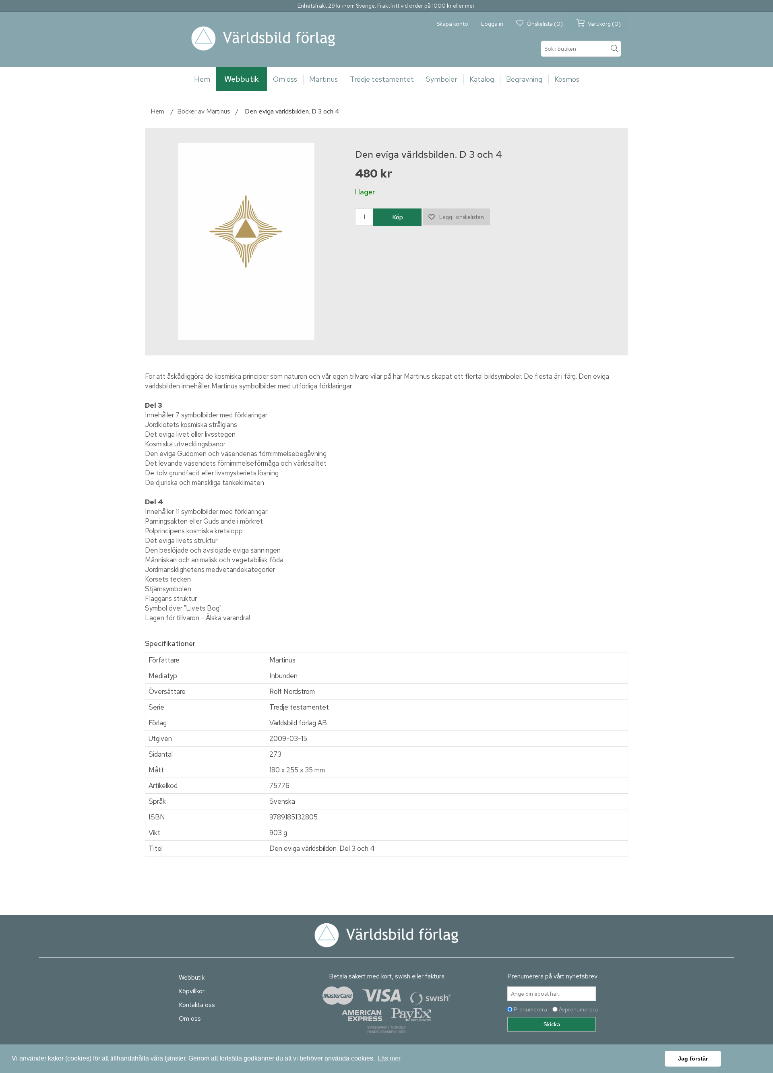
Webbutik (192, 977)
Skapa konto (452, 23)
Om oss (190, 1018)
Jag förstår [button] (693, 1058)
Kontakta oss (197, 1005)
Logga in (492, 23)
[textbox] (581, 49)
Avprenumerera (578, 1009)
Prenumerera (530, 1009)
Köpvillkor (192, 991)
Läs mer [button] (389, 1058)
